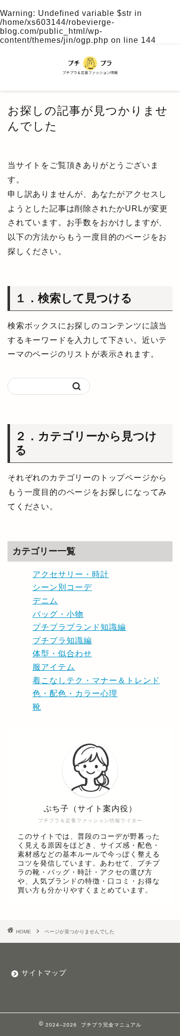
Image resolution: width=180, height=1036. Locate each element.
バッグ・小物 (58, 614)
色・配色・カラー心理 (75, 693)
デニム (45, 600)
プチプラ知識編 (62, 640)
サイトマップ (44, 973)
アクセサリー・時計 (70, 574)
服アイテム (53, 667)
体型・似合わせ (62, 653)
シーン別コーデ (62, 587)
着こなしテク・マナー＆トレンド (96, 680)
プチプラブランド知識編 (79, 627)
